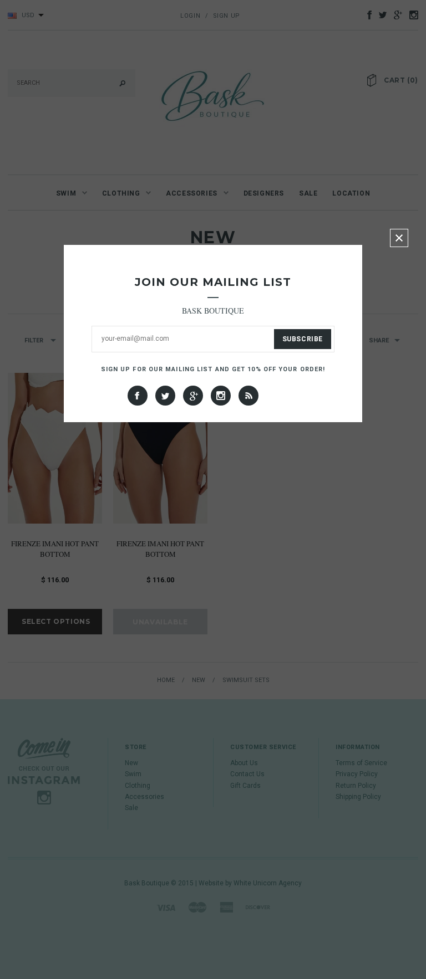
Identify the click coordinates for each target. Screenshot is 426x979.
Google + (193, 396)
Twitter (165, 396)
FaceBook (138, 396)
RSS (248, 396)
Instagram (221, 396)
